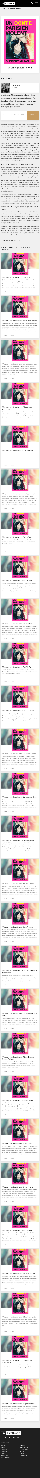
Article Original (33, 115)
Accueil (3, 8)
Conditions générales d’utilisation (25, 1470)
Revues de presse (14, 8)
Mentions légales (6, 1470)
